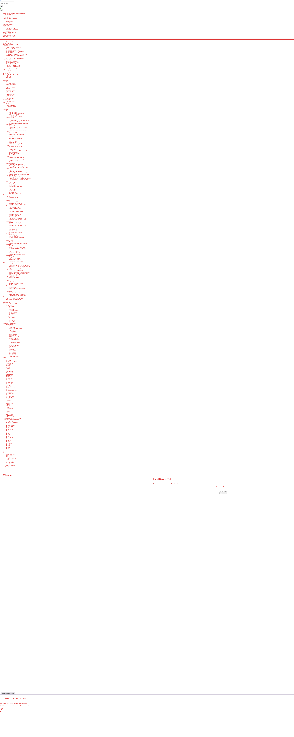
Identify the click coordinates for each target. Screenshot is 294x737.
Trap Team (11, 314)
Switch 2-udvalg (7, 43)
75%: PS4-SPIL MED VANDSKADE (15, 58)
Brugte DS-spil (12, 183)
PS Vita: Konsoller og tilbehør (16, 237)
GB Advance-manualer (14, 342)
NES (7, 110)
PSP (7, 226)
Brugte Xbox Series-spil (15, 257)
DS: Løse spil (12, 185)
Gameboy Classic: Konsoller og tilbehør (19, 167)
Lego (7, 459)
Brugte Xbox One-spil (14, 252)
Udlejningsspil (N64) (14, 128)
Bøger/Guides (6, 81)
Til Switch (8, 441)
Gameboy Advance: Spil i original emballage (20, 178)
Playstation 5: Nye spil (14, 223)
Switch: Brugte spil (13, 149)
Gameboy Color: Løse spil (15, 171)
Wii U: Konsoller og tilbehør (16, 143)
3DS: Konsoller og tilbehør (15, 193)
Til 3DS (8, 433)
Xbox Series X (9, 255)
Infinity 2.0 (12, 320)
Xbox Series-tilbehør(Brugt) (16, 261)
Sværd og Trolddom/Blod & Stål (11, 75)
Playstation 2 (9, 200)
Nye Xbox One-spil (14, 251)
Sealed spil (5, 73)
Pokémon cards (6, 302)
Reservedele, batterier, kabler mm (11, 419)
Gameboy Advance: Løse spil (16, 177)
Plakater (8, 97)
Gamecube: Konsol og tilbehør (16, 134)
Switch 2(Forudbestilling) (12, 61)
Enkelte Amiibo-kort (11, 106)
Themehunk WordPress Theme (27, 705)
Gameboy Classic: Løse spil (16, 164)
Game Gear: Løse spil (14, 292)
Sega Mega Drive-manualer (16, 330)
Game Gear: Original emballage (17, 294)
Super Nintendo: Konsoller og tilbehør (18, 123)
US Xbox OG (9, 414)
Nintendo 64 (9, 124)
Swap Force (12, 313)
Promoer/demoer (10, 462)
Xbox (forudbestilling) (11, 68)
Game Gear (9, 291)
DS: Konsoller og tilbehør (15, 186)
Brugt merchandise (10, 87)
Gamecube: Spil (13, 132)
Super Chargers (13, 312)
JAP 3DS (8, 386)
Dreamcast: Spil (13, 287)
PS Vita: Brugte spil (14, 236)
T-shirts (8, 88)
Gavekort (5, 79)
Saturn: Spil (12, 281)
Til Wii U (8, 440)
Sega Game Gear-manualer (15, 354)
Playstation (5, 195)
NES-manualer (12, 331)
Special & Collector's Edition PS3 (17, 211)
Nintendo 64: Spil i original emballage (18, 127)
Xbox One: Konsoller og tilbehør (17, 254)
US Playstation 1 (10, 408)
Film (4, 69)
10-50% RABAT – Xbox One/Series (15, 51)
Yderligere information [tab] (8, 693)
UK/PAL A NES (10, 368)
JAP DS (8, 367)
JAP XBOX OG (10, 396)
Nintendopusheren (8, 705)
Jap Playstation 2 (10, 360)
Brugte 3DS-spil (13, 190)
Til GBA (8, 430)
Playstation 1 (9, 196)
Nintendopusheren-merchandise (10, 44)
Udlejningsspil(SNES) (14, 121)
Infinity (8, 316)
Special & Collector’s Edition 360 (17, 248)
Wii (7, 135)
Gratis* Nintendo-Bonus (9, 41)
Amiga (4, 301)
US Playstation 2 (10, 410)
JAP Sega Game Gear (11, 361)
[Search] (1, 6)
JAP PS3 (8, 389)
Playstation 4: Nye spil (14, 215)
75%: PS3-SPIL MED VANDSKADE (15, 57)
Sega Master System (11, 263)
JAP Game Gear (10, 394)
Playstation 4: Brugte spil (15, 214)
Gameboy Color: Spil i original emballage (19, 174)
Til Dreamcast (9, 429)
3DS (7, 188)
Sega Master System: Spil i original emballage (20, 266)
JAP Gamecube (10, 378)
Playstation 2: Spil (13, 201)
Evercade (5, 297)
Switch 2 (8, 156)
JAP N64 (8, 377)
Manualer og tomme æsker (9, 323)
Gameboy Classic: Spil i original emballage (19, 166)
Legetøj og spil (9, 95)
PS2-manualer (12, 350)
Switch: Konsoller (13, 152)
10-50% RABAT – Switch (12, 52)
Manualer (8, 326)
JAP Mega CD (9, 363)
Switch (7, 145)
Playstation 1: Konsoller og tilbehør (17, 199)
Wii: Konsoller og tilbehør (15, 138)
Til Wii (7, 439)
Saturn (7, 280)
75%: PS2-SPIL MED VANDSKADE (15, 55)
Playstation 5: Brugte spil (15, 222)
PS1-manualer (12, 349)
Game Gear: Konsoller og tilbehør (17, 295)
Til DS (7, 432)
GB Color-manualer (14, 339)
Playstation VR (13, 217)
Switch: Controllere (14, 153)
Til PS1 (8, 444)
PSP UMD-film (13, 230)
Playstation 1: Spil (13, 197)
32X (7, 279)
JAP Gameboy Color (11, 383)
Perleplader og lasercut (11, 461)
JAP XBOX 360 (10, 397)
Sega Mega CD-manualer (15, 328)
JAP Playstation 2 (10, 388)
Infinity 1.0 (12, 319)
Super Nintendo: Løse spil (15, 119)
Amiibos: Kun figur (11, 105)
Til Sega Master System (12, 422)
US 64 (7, 401)
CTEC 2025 (6, 466)
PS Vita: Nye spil (13, 235)
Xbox (4, 239)
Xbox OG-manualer (14, 338)
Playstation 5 (9, 221)
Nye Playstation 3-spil (14, 207)
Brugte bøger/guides (11, 84)
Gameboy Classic (10, 163)
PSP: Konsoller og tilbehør (15, 232)
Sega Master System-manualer (16, 343)
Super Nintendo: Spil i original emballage (19, 120)
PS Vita (8, 233)
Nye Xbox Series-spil (14, 258)
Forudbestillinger (7, 59)
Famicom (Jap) (9, 374)
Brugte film (9, 70)
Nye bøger (8, 77)
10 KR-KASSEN (10, 48)
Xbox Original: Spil (14, 241)
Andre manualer (13, 327)
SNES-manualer (13, 334)
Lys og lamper (9, 91)
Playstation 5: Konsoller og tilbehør (17, 225)
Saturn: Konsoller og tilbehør (16, 283)
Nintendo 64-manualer (14, 356)
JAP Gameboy (9, 382)
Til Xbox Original (10, 425)
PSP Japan (8, 364)
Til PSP (8, 448)
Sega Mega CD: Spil (14, 277)
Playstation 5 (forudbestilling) (13, 66)
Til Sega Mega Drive (11, 421)
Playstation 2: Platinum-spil (15, 203)
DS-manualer (12, 346)
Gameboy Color (10, 170)
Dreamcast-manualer (14, 345)
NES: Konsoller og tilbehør (15, 116)
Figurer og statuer (10, 94)
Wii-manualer (12, 335)
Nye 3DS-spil (12, 189)
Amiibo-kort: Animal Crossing (13, 108)
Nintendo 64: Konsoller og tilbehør (17, 130)
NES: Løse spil (13, 112)
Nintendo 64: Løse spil (14, 126)
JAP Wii (8, 379)
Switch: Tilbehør (13, 155)
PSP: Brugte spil (13, 229)
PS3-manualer (12, 352)
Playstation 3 (9, 206)
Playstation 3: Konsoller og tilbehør (17, 210)
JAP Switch (9, 381)
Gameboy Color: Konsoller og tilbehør (18, 172)
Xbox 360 (8, 244)
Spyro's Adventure (13, 310)
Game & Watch (10, 161)
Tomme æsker (9, 324)
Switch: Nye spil (13, 148)
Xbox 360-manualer (14, 341)
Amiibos (5, 102)
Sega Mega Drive (10, 269)
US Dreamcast (9, 412)
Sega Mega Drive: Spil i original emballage (19, 272)
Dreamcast (8, 286)
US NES (8, 370)
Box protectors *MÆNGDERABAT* (12, 418)
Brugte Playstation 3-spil (15, 208)
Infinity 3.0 (12, 321)
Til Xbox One (9, 428)
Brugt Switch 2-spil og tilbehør (16, 157)
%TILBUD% (6, 46)
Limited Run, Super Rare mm (10, 417)
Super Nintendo (10, 117)
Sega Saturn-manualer (14, 332)
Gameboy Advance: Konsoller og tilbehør (19, 179)
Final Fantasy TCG (10, 454)
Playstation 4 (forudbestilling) (13, 65)
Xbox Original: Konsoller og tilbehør (18, 243)
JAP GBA (8, 385)
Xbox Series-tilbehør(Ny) (15, 259)
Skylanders (8, 305)
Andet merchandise (10, 98)
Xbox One (8, 250)
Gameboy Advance (10, 175)
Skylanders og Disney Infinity (10, 303)
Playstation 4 (9, 212)
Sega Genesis (9, 371)
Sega (4, 262)
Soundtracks (9, 463)
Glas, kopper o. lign (11, 92)
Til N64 (8, 436)
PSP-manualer (12, 353)
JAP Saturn (9, 392)
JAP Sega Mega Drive (11, 390)
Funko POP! (9, 455)
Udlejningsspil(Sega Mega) (15, 274)
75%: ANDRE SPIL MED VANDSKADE (16, 54)
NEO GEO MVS (10, 101)
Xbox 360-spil (12, 246)
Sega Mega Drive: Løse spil (16, 270)
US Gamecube (9, 403)
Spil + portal (12, 306)
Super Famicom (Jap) (11, 375)
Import (4, 357)
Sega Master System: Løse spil (16, 268)
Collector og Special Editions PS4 (17, 218)
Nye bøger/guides (10, 83)
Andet (4, 452)
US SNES (8, 400)
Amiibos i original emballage (13, 103)
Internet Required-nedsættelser (13, 47)
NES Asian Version (11, 372)
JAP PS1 (8, 366)
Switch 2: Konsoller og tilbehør (16, 159)
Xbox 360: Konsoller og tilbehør (17, 247)
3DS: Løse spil (12, 192)
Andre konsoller (7, 99)
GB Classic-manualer (14, 337)
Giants (10, 308)
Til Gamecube (9, 437)
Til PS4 (8, 447)
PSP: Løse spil (12, 228)
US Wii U (8, 405)
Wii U (7, 139)
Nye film (8, 72)
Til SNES (8, 434)
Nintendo (5, 109)
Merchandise (6, 86)
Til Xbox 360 (9, 426)
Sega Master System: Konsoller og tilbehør (19, 265)
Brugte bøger (9, 76)
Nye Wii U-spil (13, 141)
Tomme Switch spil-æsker (15, 146)
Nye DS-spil (12, 182)
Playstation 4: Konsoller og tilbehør (17, 219)
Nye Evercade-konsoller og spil (13, 299)
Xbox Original (9, 240)
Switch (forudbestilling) (12, 64)
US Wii (8, 404)
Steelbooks (5, 80)
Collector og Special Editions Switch (18, 150)
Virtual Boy (9, 168)
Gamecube (8, 131)
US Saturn (8, 411)
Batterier (8, 423)
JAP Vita (8, 359)
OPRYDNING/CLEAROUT (13, 50)
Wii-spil (11, 137)
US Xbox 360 (9, 415)
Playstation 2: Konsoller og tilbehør (17, 204)
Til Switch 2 (9, 443)
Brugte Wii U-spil (13, 142)
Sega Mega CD (10, 276)
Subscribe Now (223, 493)
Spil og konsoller (10, 457)
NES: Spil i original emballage (16, 113)
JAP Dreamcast (10, 393)
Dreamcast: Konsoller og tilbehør (17, 288)
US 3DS (8, 407)
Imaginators (12, 309)
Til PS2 (8, 445)
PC (4, 451)
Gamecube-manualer (14, 348)
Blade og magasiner (11, 458)
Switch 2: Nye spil (13, 160)
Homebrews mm (13, 284)
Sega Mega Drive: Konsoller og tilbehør (19, 273)
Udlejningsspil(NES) (14, 115)
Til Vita (8, 450)
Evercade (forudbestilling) (12, 62)
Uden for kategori (10, 465)
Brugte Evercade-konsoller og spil (14, 298)
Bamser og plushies (11, 90)
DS (7, 181)
